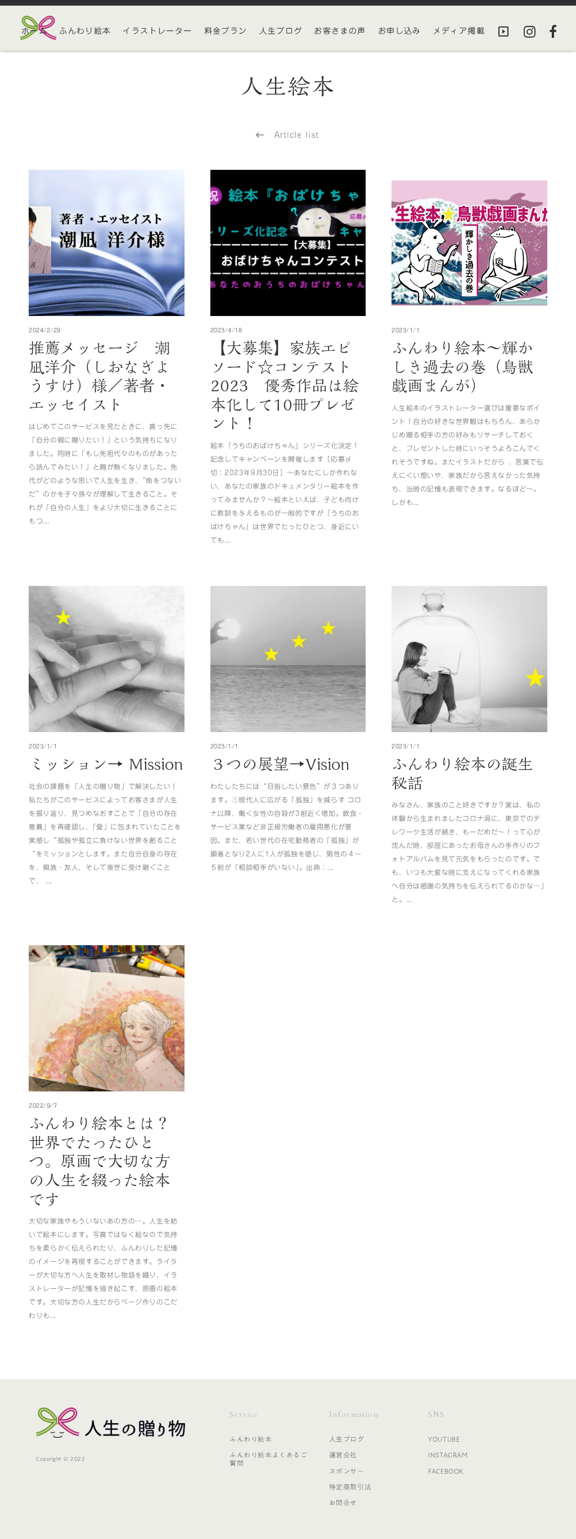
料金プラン (226, 31)
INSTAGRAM (447, 1454)
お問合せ (343, 1502)
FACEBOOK (446, 1471)
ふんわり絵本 (85, 31)
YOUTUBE (444, 1439)
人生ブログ (281, 31)
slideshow (503, 31)
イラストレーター (157, 31)
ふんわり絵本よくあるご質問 (269, 1458)
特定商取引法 (350, 1486)
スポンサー (346, 1471)
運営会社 (343, 1454)
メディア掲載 (459, 31)
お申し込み (399, 31)
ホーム (34, 31)
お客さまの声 (340, 31)
